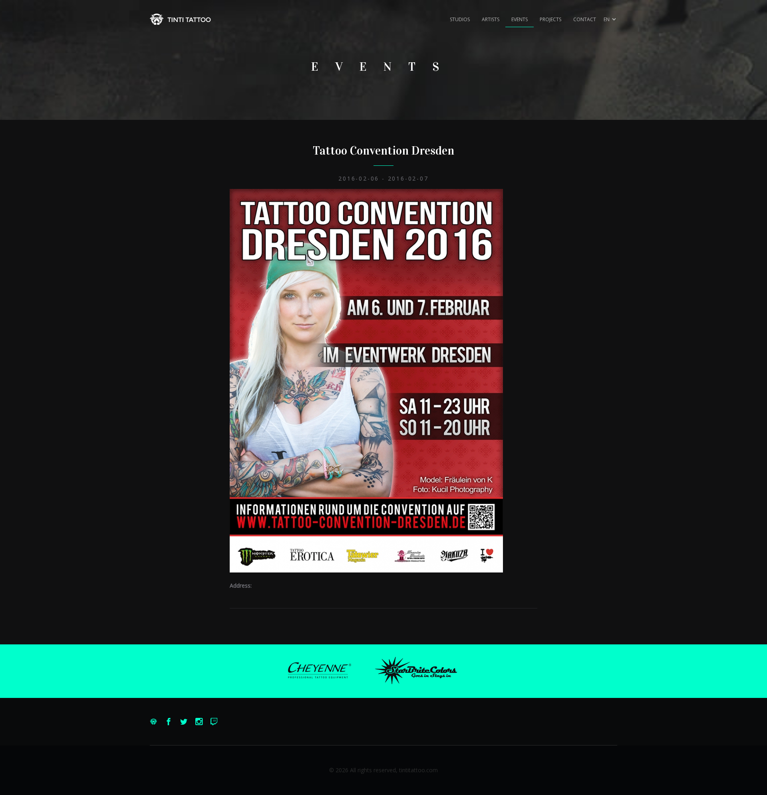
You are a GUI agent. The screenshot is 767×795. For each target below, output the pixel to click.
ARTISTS (490, 19)
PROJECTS (550, 19)
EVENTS (519, 19)
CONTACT (584, 19)
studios (460, 19)
